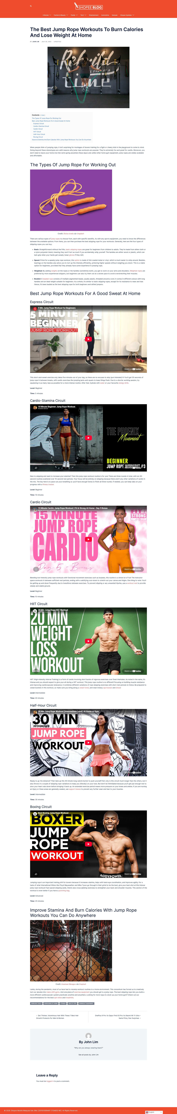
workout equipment (86, 1003)
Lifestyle (46, 15)
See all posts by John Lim (89, 1055)
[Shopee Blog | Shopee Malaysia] (88, 6)
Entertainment (93, 15)
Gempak (114, 15)
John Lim (35, 41)
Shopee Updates (126, 15)
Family (73, 15)
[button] (31, 6)
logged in (50, 1081)
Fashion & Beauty (60, 15)
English (151, 1112)
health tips (72, 1003)
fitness (63, 1003)
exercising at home (51, 1003)
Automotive (105, 15)
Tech (82, 15)
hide (42, 115)
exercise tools (36, 1003)
